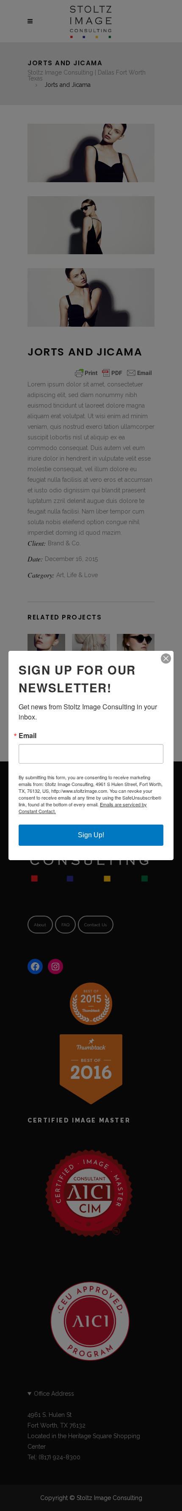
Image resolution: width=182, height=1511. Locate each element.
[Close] (166, 658)
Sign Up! (91, 835)
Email (27, 735)
